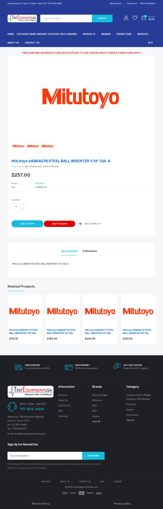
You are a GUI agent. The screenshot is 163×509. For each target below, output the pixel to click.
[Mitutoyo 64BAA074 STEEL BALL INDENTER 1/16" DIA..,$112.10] (24, 311)
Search (102, 18)
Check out (132, 3)
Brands (106, 34)
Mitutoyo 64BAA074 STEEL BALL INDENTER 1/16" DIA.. (23, 332)
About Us (13, 42)
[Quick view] (37, 312)
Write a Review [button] (50, 166)
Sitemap (62, 416)
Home (10, 34)
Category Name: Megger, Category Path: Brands (47, 34)
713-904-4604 (31, 409)
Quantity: (15, 200)
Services (142, 34)
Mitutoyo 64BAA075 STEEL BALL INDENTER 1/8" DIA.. (137, 332)
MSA (94, 411)
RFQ (150, 42)
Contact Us (32, 42)
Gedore (96, 416)
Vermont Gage (99, 395)
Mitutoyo (97, 400)
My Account (116, 3)
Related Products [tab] (21, 286)
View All (96, 421)
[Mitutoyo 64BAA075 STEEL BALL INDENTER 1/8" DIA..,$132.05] (138, 311)
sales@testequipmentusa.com (30, 433)
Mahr (94, 405)
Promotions (124, 34)
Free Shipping (32, 365)
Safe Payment (82, 365)
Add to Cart (25, 347)
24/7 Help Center (132, 365)
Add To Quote (59, 223)
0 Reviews (90, 251)
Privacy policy (122, 503)
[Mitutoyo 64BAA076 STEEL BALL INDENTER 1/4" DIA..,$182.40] (62, 311)
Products (89, 34)
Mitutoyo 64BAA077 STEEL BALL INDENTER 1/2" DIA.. (99, 332)
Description (69, 251)
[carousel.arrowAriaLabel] (19, 367)
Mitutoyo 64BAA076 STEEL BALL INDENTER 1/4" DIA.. (61, 332)
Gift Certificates (148, 3)
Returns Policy (41, 503)
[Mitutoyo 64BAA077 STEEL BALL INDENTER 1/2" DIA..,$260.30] (100, 311)
